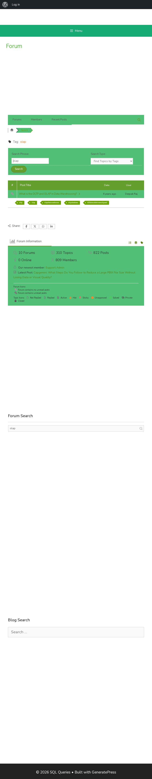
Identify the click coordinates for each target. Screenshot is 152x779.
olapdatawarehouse (51, 202)
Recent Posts (59, 119)
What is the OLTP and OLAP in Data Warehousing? (48, 194)
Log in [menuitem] (16, 4)
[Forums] (12, 130)
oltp (20, 202)
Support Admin (55, 267)
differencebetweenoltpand (97, 202)
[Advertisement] (76, 85)
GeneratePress (104, 772)
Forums (17, 119)
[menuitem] (5, 4)
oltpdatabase (73, 202)
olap (33, 202)
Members (36, 119)
